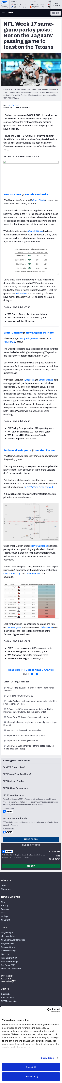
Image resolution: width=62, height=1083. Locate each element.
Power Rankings (8, 951)
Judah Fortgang (12, 105)
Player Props (7, 933)
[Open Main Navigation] (3, 13)
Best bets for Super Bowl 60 (20, 696)
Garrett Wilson (35, 231)
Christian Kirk (46, 627)
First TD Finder (8, 936)
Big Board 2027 (8, 965)
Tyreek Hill (29, 380)
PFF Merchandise (9, 1001)
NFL (4, 3)
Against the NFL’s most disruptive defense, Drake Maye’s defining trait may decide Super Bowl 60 (28, 710)
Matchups (6, 954)
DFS (3, 913)
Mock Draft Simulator (11, 969)
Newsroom (6, 889)
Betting (4, 906)
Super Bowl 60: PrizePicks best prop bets (26, 736)
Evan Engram (14, 627)
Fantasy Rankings (9, 961)
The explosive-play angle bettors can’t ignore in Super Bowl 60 (30, 723)
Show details (47, 1058)
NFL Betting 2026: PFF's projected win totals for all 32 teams (28, 689)
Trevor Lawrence (39, 546)
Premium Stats (8, 947)
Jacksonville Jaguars (17, 450)
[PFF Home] (10, 13)
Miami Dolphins (13, 333)
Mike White (21, 293)
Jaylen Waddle (46, 380)
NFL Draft (5, 920)
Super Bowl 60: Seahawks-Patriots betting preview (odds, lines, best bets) (28, 747)
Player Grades (7, 943)
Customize (29, 1076)
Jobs (3, 886)
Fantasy (5, 909)
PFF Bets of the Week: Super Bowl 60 (24, 730)
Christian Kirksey (11, 573)
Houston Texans (44, 450)
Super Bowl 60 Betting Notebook (22, 741)
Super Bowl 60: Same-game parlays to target (28, 717)
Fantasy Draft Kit (9, 958)
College (5, 916)
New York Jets (12, 194)
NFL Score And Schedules (13, 940)
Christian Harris (33, 573)
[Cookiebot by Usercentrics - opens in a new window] (47, 1010)
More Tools (31, 839)
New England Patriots (40, 333)
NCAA (4, 6)
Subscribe (6, 994)
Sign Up (31, 866)
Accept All (31, 1067)
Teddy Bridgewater (28, 338)
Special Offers (7, 998)
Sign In (56, 13)
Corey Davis (38, 200)
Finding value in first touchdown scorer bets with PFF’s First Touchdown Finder (30, 702)
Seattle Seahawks (36, 194)
